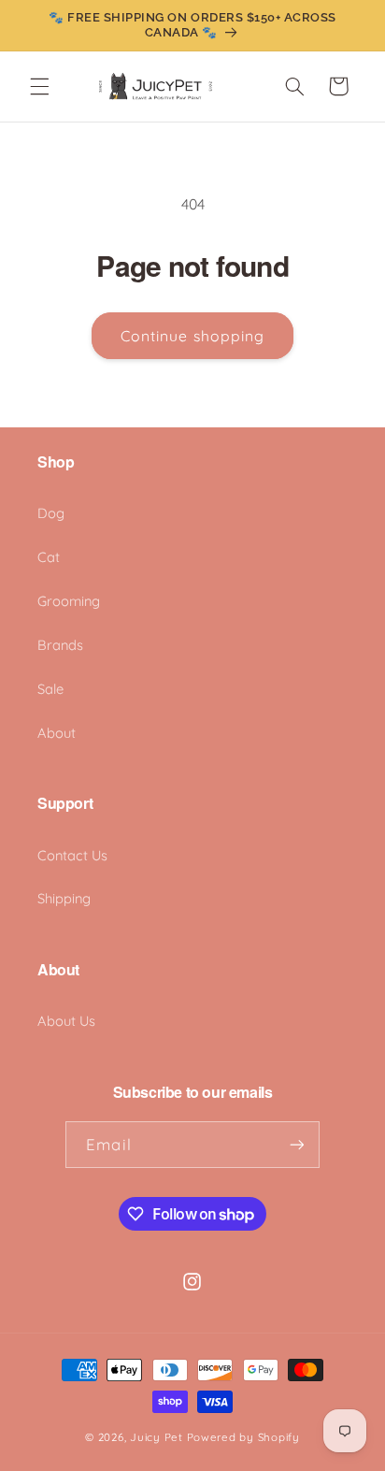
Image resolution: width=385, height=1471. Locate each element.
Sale (50, 689)
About (56, 733)
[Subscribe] (296, 1144)
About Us (66, 1021)
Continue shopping (192, 335)
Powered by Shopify (243, 1437)
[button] (39, 86)
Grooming (68, 601)
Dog (50, 513)
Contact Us (72, 855)
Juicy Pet (156, 1437)
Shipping (64, 898)
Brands (60, 645)
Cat (48, 557)
